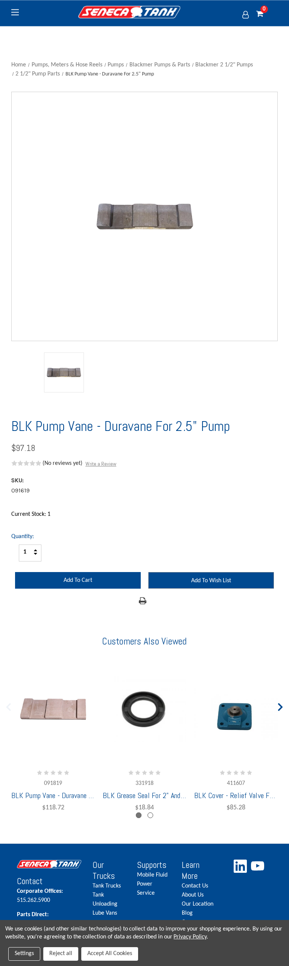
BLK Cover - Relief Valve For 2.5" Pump (236, 795)
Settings (24, 954)
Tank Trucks (107, 886)
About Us (193, 895)
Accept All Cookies (109, 954)
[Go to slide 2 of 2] (8, 705)
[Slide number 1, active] (138, 815)
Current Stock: (30, 514)
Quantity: (22, 537)
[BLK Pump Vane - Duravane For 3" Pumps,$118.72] (53, 709)
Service (146, 893)
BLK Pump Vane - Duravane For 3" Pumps (53, 795)
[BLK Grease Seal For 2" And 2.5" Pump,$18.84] (144, 709)
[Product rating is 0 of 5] (26, 463)
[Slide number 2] (150, 815)
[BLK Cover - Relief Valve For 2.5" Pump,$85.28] (236, 709)
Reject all (60, 954)
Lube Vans (105, 913)
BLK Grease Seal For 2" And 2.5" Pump (144, 795)
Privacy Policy (189, 937)
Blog (187, 913)
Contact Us (195, 886)
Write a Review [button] (100, 463)
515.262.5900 (40, 895)
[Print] (142, 600)
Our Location (197, 904)
